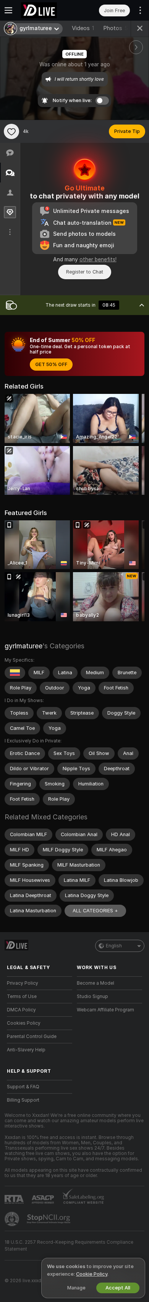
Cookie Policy (91, 1274)
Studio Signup (92, 996)
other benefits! (98, 259)
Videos (83, 28)
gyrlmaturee (23, 646)
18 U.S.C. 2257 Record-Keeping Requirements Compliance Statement (69, 1246)
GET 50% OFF (51, 364)
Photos (115, 28)
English (114, 946)
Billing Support (23, 1100)
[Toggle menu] (8, 10)
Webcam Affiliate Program (105, 1009)
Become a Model (95, 983)
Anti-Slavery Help (26, 1049)
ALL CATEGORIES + (95, 910)
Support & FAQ (23, 1086)
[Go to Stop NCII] (49, 1219)
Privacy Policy (22, 983)
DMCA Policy (21, 1009)
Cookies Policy (23, 1023)
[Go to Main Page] (45, 10)
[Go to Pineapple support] (13, 1219)
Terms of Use (22, 996)
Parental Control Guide (32, 1036)
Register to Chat (84, 272)
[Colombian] (15, 673)
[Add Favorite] (11, 131)
